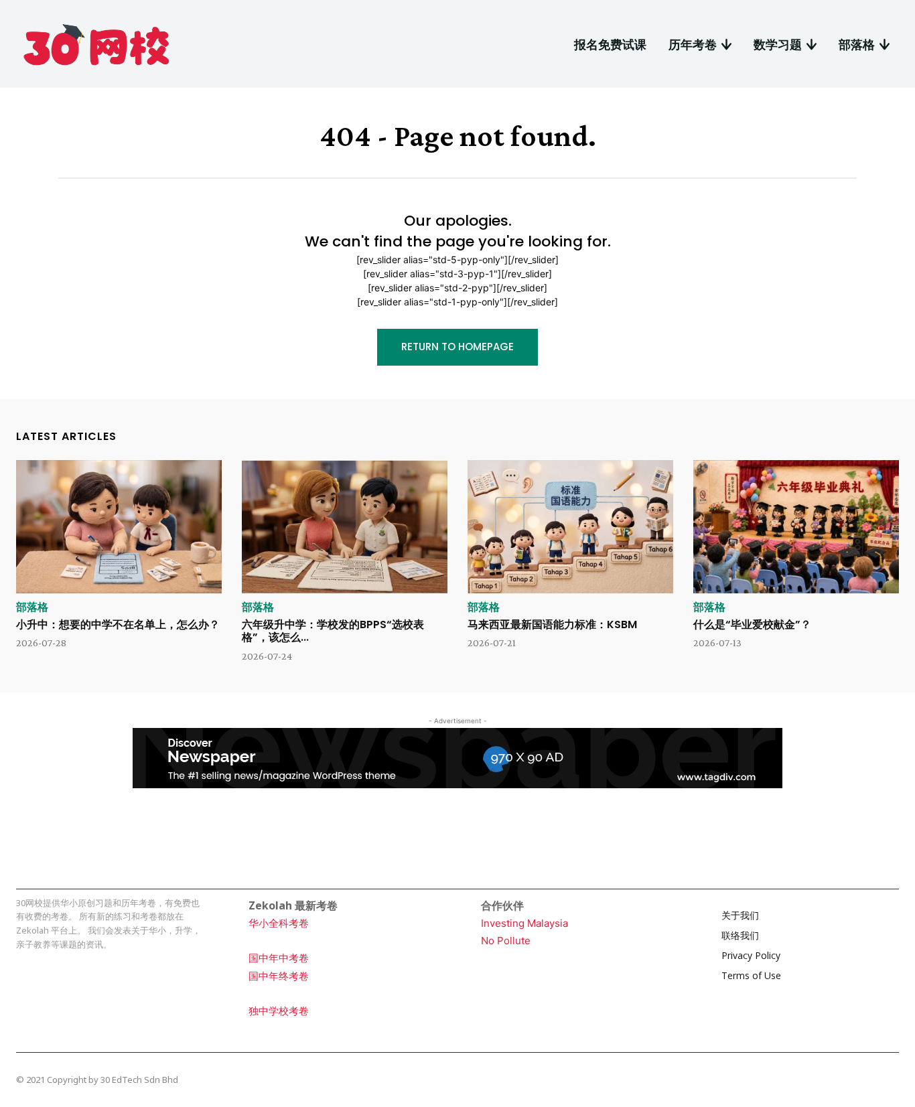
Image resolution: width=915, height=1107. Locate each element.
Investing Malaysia (524, 923)
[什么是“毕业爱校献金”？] (796, 527)
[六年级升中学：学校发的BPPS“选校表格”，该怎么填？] (344, 527)
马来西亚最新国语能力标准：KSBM (552, 624)
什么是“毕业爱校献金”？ (752, 624)
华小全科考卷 (279, 923)
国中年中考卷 (279, 958)
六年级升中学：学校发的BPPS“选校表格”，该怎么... (333, 631)
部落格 (32, 607)
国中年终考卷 (279, 976)
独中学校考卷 (279, 1011)
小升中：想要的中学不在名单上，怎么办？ (118, 624)
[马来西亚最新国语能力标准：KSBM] (570, 527)
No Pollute (506, 940)
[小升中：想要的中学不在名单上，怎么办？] (119, 527)
